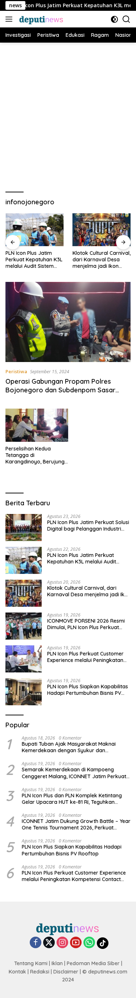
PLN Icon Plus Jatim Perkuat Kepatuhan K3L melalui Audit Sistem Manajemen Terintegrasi (33, 260)
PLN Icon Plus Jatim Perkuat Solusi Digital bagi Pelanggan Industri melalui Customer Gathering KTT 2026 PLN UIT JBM (88, 525)
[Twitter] (49, 943)
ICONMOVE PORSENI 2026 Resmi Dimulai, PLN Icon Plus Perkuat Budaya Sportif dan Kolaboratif (86, 624)
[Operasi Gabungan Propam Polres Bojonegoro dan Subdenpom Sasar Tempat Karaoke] (68, 322)
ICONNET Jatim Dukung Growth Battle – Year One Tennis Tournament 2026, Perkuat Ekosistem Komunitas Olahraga (76, 824)
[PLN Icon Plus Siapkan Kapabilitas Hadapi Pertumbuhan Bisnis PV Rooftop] (23, 691)
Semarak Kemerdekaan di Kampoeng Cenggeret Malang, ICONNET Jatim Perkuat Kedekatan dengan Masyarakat (74, 772)
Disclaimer (65, 971)
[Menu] (10, 19)
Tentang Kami (31, 963)
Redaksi (39, 971)
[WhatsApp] (89, 943)
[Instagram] (62, 943)
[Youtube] (76, 943)
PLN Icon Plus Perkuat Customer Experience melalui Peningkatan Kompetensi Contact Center (85, 656)
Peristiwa (16, 371)
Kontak (17, 971)
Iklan (57, 963)
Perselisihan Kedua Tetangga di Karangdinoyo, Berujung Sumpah (35, 455)
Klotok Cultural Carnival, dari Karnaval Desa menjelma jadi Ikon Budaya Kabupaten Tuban (102, 260)
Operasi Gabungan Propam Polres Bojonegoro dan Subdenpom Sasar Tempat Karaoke (60, 389)
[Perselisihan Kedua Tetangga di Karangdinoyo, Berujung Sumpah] (36, 425)
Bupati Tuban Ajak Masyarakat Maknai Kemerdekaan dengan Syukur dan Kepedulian (69, 747)
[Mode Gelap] (114, 19)
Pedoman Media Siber (93, 963)
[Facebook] (35, 943)
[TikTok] (102, 943)
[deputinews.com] (40, 19)
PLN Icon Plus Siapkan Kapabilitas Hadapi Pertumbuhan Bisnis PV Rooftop (87, 689)
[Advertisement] (68, 114)
